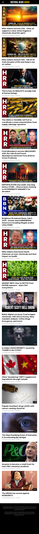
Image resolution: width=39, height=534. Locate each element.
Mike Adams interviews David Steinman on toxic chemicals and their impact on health (19, 254)
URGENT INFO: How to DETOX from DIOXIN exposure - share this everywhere (18, 285)
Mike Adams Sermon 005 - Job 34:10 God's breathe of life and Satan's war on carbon (18, 62)
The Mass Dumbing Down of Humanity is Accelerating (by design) (19, 436)
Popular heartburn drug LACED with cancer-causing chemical (18, 407)
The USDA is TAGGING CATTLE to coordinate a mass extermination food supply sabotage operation (19, 122)
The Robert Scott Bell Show (8, 323)
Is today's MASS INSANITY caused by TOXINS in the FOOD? (18, 349)
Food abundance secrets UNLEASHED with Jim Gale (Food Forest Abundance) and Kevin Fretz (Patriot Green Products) (19, 154)
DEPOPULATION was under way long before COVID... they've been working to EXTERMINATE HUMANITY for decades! (19, 188)
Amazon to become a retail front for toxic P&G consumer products (18, 465)
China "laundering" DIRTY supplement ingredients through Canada (19, 378)
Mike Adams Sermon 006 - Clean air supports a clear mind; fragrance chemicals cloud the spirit (18, 31)
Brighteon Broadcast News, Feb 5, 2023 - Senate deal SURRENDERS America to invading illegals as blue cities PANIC (18, 221)
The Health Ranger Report (8, 35)
